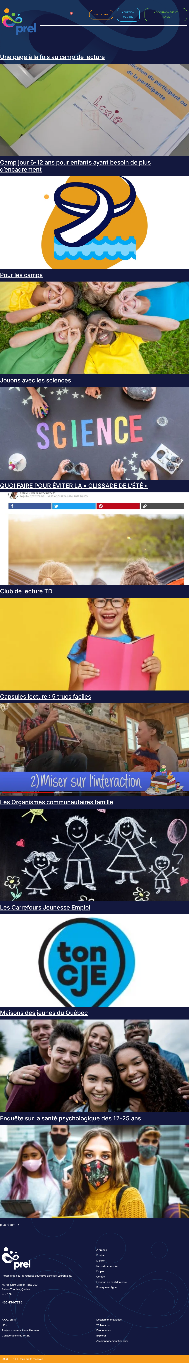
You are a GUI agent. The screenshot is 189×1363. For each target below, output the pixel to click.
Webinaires (102, 1324)
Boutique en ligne (106, 1287)
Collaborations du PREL (16, 1335)
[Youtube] (60, 17)
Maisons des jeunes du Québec (44, 1012)
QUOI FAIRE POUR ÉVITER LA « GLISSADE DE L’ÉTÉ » (74, 485)
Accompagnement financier (112, 1340)
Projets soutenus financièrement (20, 1330)
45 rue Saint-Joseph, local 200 (19, 1284)
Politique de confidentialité (111, 1281)
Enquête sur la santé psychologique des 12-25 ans (70, 1118)
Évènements (103, 1330)
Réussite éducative (107, 1266)
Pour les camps (21, 275)
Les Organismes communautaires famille (56, 802)
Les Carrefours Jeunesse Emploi (45, 907)
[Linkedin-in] (60, 12)
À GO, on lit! (9, 1319)
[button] (80, 14)
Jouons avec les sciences (35, 380)
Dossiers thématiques (109, 1319)
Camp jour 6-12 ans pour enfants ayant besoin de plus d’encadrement (75, 166)
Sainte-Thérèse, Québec (16, 1289)
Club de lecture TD (26, 591)
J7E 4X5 (7, 1293)
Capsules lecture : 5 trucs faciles (45, 696)
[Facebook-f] (51, 12)
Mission (100, 1260)
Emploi (100, 1271)
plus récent (9, 1224)
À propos (101, 1249)
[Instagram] (43, 12)
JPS (4, 1324)
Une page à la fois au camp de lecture (52, 56)
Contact (100, 1276)
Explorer (101, 1335)
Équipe (100, 1255)
